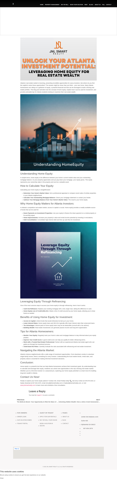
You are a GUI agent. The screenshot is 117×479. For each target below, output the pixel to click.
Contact (108, 4)
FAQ (103, 4)
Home (41, 4)
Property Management (52, 4)
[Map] (52, 443)
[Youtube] (33, 443)
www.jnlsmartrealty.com (27, 385)
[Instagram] (21, 443)
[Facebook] (15, 443)
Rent (86, 4)
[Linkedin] (27, 443)
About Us (98, 4)
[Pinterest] (46, 443)
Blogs (91, 4)
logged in (39, 395)
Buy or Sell (65, 4)
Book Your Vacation (76, 4)
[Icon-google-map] (40, 443)
